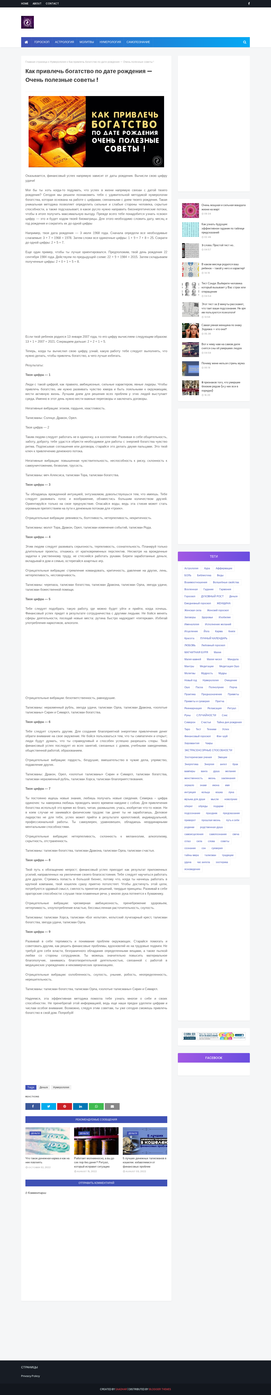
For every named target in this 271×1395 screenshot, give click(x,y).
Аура (207, 568)
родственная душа (211, 827)
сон (204, 848)
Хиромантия (191, 743)
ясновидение (192, 869)
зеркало (189, 785)
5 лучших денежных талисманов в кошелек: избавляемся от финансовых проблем (144, 1162)
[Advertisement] (96, 298)
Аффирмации (224, 568)
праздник (211, 813)
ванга (204, 771)
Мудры (222, 673)
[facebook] (248, 3)
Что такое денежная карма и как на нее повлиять (47, 1160)
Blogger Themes (160, 1389)
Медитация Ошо (229, 666)
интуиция (190, 792)
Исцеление (191, 631)
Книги (231, 631)
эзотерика (222, 862)
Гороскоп (189, 596)
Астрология (191, 568)
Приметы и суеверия (197, 701)
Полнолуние (216, 687)
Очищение (230, 680)
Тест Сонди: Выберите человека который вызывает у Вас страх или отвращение (224, 287)
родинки (189, 827)
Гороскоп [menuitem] (41, 42)
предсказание (231, 813)
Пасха (199, 687)
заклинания (228, 778)
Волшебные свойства (226, 582)
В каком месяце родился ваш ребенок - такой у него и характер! (223, 266)
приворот (190, 820)
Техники (211, 729)
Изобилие (225, 617)
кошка (219, 792)
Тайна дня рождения (229, 722)
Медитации (207, 666)
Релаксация (214, 708)
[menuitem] (26, 42)
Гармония (225, 589)
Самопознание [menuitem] (138, 42)
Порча (233, 687)
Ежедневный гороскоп (197, 603)
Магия (217, 652)
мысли (215, 799)
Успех (225, 729)
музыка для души (194, 799)
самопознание (218, 834)
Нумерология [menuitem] (110, 42)
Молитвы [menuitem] (87, 42)
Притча (219, 701)
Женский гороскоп (218, 610)
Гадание (208, 589)
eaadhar (121, 1389)
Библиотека (204, 575)
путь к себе (232, 820)
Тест (198, 729)
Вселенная (191, 589)
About (37, 3)
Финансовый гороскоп (197, 736)
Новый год (190, 680)
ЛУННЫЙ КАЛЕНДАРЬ (213, 638)
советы (225, 841)
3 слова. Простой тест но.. (218, 245)
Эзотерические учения (198, 757)
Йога (206, 631)
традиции (228, 855)
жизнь (212, 778)
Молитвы (189, 673)
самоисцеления (193, 834)
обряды (203, 806)
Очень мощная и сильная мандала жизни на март (224, 207)
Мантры (189, 666)
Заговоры (190, 617)
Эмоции (222, 757)
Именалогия (191, 624)
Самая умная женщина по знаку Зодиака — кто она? (222, 327)
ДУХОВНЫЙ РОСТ (212, 596)
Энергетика (191, 764)
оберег (188, 806)
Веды (220, 575)
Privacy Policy (30, 1376)
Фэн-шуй (222, 736)
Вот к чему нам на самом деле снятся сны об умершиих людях (222, 346)
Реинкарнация (193, 708)
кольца (206, 792)
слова (211, 841)
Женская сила (192, 610)
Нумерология (58, 62)
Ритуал (231, 708)
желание (230, 771)
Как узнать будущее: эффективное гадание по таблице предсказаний (223, 228)
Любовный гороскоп (213, 645)
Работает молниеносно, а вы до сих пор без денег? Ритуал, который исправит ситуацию (94, 1162)
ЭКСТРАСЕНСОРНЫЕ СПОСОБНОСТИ (208, 750)
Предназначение (211, 694)
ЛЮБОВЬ (190, 645)
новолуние (230, 799)
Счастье (206, 722)
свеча (235, 834)
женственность (193, 778)
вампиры (189, 771)
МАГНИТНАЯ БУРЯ (196, 652)
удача (187, 862)
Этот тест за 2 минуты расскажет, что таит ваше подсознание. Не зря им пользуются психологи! (224, 308)
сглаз (187, 841)
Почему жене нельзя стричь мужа (223, 363)
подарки (218, 806)
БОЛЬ (187, 575)
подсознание (192, 813)
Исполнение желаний (218, 624)
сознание (190, 848)
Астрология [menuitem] (64, 42)
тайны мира (191, 855)
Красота (189, 638)
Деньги (44, 1087)
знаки (203, 785)
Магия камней (192, 659)
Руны (187, 715)
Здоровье (207, 617)
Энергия (209, 764)
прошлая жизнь (211, 820)
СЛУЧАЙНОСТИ (206, 715)
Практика (190, 694)
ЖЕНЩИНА (224, 603)
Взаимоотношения (195, 582)
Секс (225, 715)
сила (199, 841)
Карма (219, 631)
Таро (187, 729)
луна (231, 792)
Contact (52, 3)
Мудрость (207, 673)
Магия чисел (214, 659)
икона (215, 785)
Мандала (233, 659)
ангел (223, 764)
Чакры (209, 743)
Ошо (187, 687)
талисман (210, 855)
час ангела (203, 862)
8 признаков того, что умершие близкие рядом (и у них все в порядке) (221, 386)
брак (235, 764)
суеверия (217, 848)
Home (24, 3)
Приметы (233, 694)
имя (227, 785)
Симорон (189, 722)
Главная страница (36, 62)
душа (216, 771)
